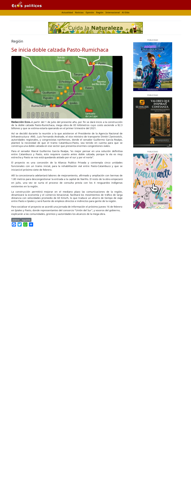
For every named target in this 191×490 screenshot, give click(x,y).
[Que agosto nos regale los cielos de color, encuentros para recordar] (152, 66)
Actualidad (67, 12)
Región (99, 12)
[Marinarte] (152, 181)
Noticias (79, 12)
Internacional (113, 12)
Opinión (90, 12)
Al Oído (125, 12)
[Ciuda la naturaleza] (95, 27)
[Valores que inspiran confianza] (152, 122)
